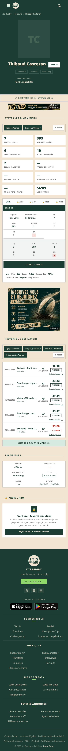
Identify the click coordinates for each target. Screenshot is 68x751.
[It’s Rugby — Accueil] (34, 560)
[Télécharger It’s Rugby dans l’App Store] (21, 606)
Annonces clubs (18, 711)
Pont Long (18, 475)
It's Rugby (7, 13)
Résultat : (53, 348)
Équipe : (13, 128)
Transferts (18, 657)
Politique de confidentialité (51, 736)
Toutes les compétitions (50, 636)
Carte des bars (50, 689)
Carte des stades (17, 689)
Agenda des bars (50, 716)
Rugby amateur (50, 652)
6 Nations (18, 631)
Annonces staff (17, 716)
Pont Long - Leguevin (28, 383)
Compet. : (33, 128)
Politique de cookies (13, 741)
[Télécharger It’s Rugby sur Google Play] (46, 606)
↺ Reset (58, 128)
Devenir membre (34, 581)
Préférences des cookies (53, 741)
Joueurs (18, 13)
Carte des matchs (18, 684)
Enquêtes (18, 662)
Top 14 (17, 626)
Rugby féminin (17, 652)
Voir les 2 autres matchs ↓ (34, 443)
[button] (34, 369)
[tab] (8, 202)
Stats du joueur (56, 374)
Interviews (50, 657)
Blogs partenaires (18, 667)
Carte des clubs (50, 684)
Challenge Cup (17, 636)
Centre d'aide (10, 736)
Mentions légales (28, 736)
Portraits (50, 662)
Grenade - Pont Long (28, 428)
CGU (27, 741)
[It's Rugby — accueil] (16, 5)
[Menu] (8, 5)
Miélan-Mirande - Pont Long (32, 398)
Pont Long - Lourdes (28, 413)
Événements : (15, 355)
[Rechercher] (59, 6)
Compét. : (33, 348)
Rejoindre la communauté (34, 531)
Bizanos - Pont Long (27, 368)
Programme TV (18, 694)
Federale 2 (21, 371)
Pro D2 (50, 626)
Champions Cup (50, 631)
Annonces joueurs (50, 711)
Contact (35, 741)
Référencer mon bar (17, 721)
